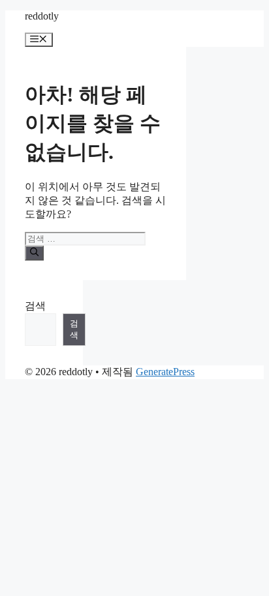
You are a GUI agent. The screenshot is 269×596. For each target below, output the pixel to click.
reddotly (42, 15)
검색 (35, 305)
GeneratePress (165, 371)
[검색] (34, 253)
